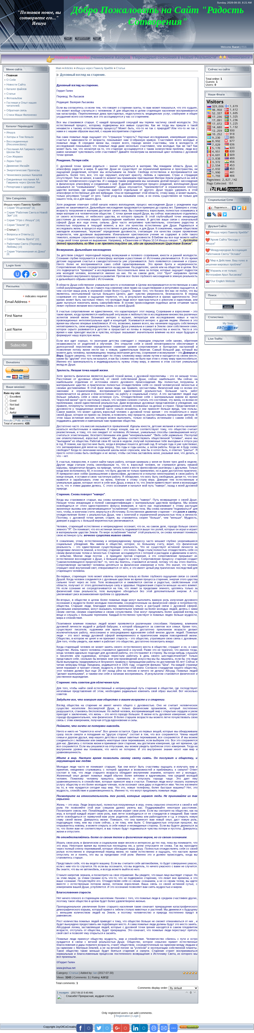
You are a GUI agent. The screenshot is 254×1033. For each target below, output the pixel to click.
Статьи (11, 229)
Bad (12, 408)
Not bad (14, 404)
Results (8, 420)
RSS (244, 46)
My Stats (228, 323)
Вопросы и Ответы (19, 234)
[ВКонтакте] (234, 208)
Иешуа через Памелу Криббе (94, 68)
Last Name (13, 329)
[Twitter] (239, 208)
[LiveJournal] (214, 214)
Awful (13, 412)
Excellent (15, 396)
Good (13, 400)
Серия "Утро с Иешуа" (21, 220)
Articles (68, 68)
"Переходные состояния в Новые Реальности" (149, 57)
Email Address (17, 301)
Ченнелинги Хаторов (85, 57)
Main (68, 38)
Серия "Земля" (16, 224)
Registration (82, 38)
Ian (95, 972)
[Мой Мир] (209, 214)
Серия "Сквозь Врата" (20, 239)
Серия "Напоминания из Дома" (26, 251)
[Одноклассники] (244, 208)
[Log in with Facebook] (26, 274)
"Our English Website (222, 281)
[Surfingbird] (224, 214)
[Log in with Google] (34, 274)
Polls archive (23, 420)
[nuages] (61, 995)
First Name (13, 316)
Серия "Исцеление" (19, 207)
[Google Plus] (219, 214)
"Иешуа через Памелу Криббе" (229, 232)
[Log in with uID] (17, 274)
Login (97, 38)
